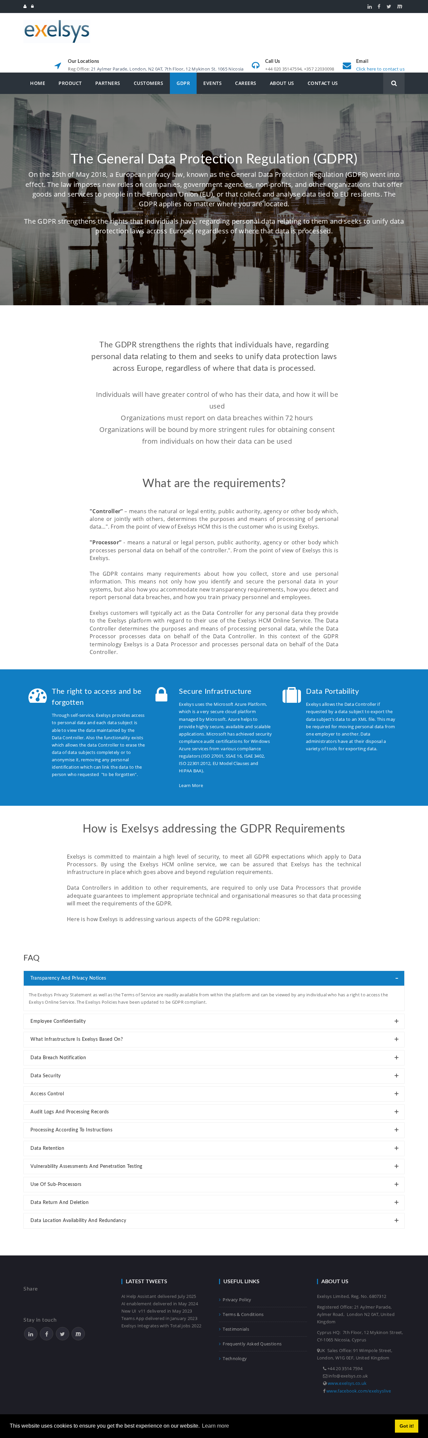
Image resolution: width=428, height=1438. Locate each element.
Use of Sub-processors (56, 1184)
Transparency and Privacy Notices (68, 978)
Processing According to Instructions (71, 1130)
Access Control (47, 1094)
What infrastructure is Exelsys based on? (76, 1039)
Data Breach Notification (58, 1058)
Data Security (45, 1076)
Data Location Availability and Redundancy (78, 1220)
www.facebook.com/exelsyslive (358, 1391)
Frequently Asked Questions (252, 1344)
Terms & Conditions (243, 1314)
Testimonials (236, 1329)
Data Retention (47, 1148)
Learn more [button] (215, 1426)
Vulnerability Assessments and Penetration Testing (86, 1166)
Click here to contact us (380, 69)
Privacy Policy (237, 1300)
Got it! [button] (407, 1426)
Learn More (191, 785)
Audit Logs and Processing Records (69, 1112)
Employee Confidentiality (58, 1021)
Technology (235, 1358)
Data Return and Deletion (59, 1202)
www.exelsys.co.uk (347, 1383)
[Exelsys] (56, 22)
